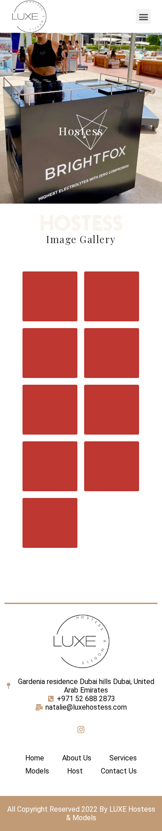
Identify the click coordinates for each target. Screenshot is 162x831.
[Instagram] (81, 729)
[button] (143, 16)
